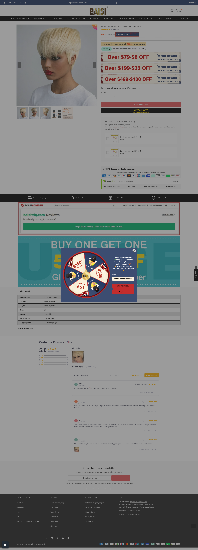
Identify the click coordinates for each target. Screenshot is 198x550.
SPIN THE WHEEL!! (123, 286)
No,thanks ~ (123, 292)
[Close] (134, 250)
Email (114, 274)
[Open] (5, 544)
